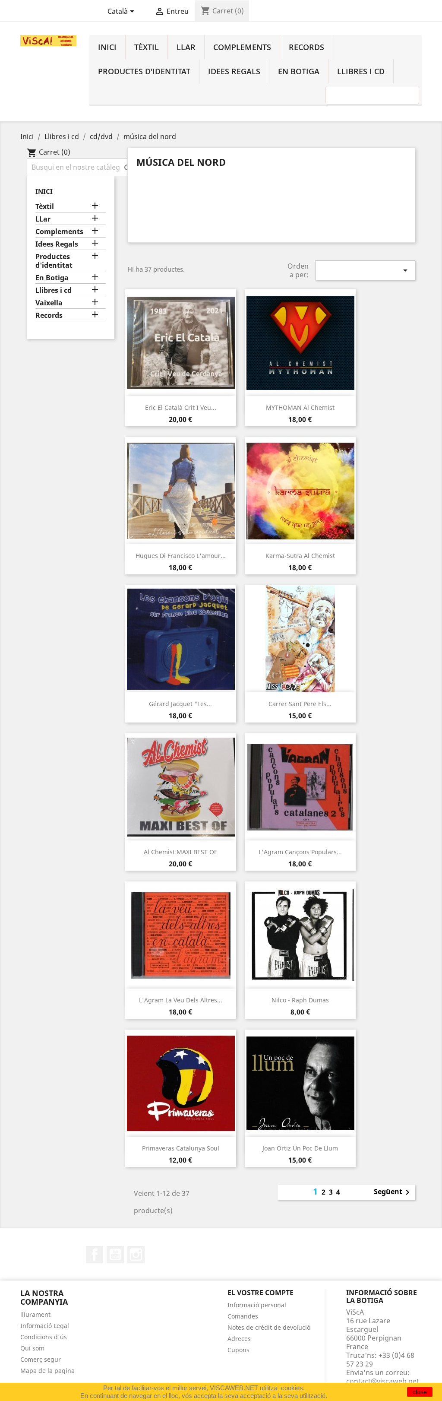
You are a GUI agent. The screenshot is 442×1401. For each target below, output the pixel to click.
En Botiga (298, 71)
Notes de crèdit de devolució (268, 1327)
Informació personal (256, 1305)
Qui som (32, 1348)
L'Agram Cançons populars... (300, 852)
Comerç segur (40, 1359)
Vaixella (49, 302)
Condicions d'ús (43, 1337)
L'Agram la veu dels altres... (180, 1000)
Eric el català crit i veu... (180, 407)
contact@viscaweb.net (382, 1381)
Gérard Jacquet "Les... (180, 704)
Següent (393, 1192)
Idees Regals (234, 71)
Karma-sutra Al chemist (300, 556)
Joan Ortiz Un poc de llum (300, 1148)
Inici (107, 47)
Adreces (239, 1338)
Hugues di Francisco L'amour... (181, 556)
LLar (186, 47)
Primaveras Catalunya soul (180, 1148)
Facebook (94, 1254)
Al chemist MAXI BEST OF (180, 852)
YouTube (115, 1254)
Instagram (136, 1254)
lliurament (35, 1314)
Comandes (242, 1316)
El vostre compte (260, 1292)
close (420, 1391)
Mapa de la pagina (47, 1370)
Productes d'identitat (144, 71)
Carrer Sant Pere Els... (300, 704)
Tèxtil (146, 47)
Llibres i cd (361, 71)
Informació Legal (44, 1326)
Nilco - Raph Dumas (300, 1000)
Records (306, 47)
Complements (242, 47)
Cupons (238, 1350)
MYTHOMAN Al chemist (300, 407)
